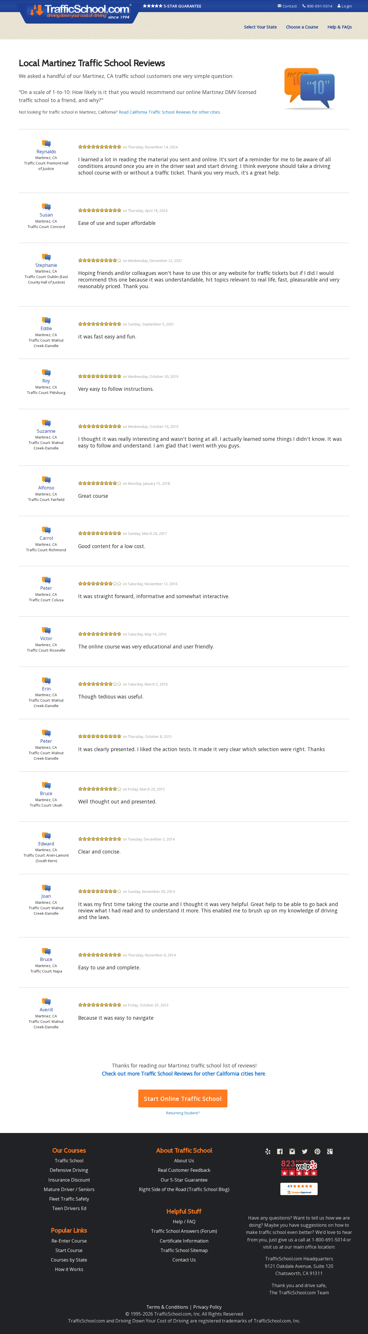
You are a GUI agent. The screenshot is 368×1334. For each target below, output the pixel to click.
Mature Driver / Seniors (69, 1189)
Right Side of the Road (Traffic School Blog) (184, 1189)
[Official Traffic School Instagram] (292, 1152)
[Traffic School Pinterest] (317, 1152)
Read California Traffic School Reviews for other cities (169, 112)
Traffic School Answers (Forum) (184, 1231)
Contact (289, 6)
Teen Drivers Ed (69, 1208)
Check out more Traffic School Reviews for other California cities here (183, 1073)
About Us (184, 1160)
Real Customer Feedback (184, 1170)
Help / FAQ (184, 1221)
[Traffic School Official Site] (79, 13)
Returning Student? (183, 1112)
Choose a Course (302, 27)
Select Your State (260, 27)
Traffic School (69, 1160)
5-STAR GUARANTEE (182, 6)
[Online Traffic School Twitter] (305, 1152)
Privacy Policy (207, 1307)
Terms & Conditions (167, 1307)
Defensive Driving (69, 1170)
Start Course (69, 1250)
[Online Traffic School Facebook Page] (280, 1152)
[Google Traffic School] (330, 1152)
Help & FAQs (339, 27)
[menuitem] (260, 27)
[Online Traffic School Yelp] (267, 1152)
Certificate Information (184, 1241)
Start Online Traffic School (182, 1099)
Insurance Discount (69, 1180)
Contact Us (184, 1260)
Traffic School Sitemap (184, 1250)
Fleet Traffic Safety (69, 1199)
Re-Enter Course (69, 1241)
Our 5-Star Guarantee (184, 1180)
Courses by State (69, 1260)
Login (346, 6)
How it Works (69, 1269)
